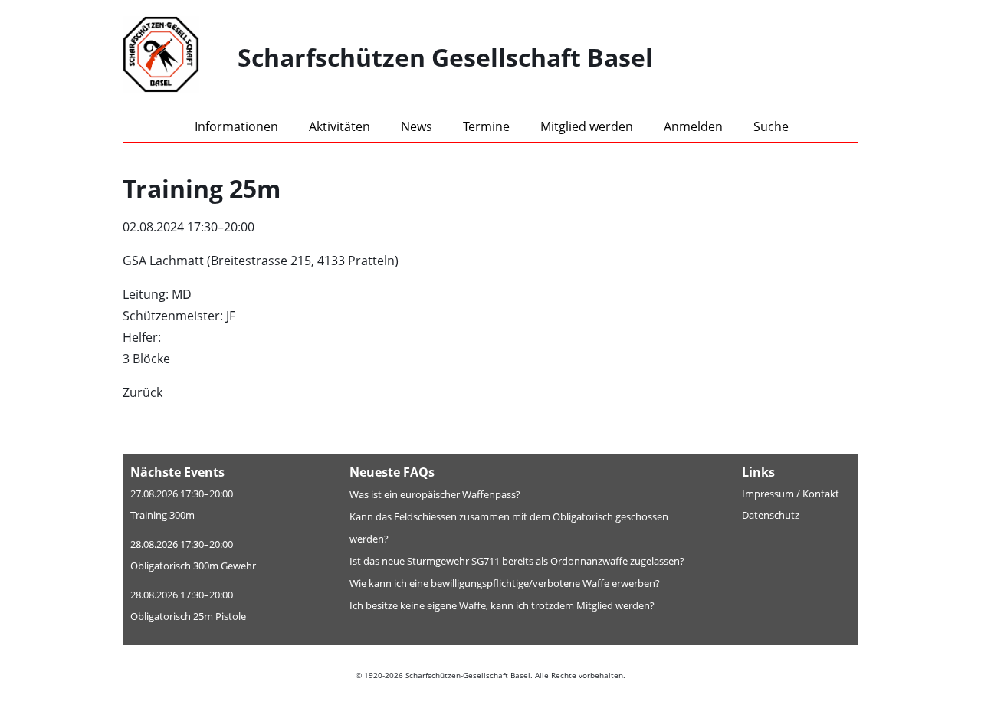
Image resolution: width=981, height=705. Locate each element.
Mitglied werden (586, 126)
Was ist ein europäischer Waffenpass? (434, 494)
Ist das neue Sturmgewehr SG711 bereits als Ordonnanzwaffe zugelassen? (516, 561)
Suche (771, 126)
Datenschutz (770, 515)
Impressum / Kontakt (790, 493)
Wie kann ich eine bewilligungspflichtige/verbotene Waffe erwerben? (504, 583)
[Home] (180, 57)
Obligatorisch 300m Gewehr (193, 565)
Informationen (236, 126)
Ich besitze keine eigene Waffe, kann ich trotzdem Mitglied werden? (502, 605)
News (416, 126)
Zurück (142, 392)
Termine (486, 126)
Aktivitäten (339, 126)
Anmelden (693, 126)
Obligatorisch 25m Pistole (188, 616)
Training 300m (162, 515)
